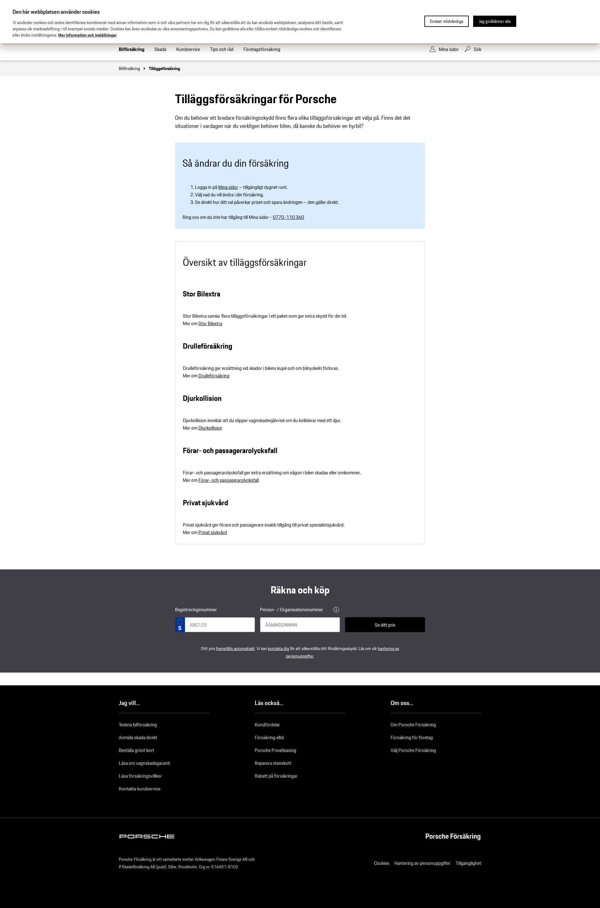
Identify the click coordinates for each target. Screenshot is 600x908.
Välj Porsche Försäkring (413, 750)
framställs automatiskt (235, 648)
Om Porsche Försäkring (413, 725)
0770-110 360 (288, 217)
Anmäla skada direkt (138, 737)
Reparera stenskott (273, 763)
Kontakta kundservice (139, 789)
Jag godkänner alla (495, 21)
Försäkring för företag (412, 737)
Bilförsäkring (129, 68)
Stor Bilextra (210, 323)
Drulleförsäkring (213, 376)
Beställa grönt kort (136, 750)
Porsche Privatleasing (275, 750)
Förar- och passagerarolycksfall (228, 480)
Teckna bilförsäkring (138, 725)
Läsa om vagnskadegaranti (144, 763)
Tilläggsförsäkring (164, 68)
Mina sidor (228, 187)
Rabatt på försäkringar (276, 776)
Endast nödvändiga (446, 21)
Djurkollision (210, 428)
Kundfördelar (267, 725)
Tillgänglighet (468, 863)
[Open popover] (336, 609)
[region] (300, 21)
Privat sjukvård (212, 532)
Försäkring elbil (269, 737)
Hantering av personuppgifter (422, 863)
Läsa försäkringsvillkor (140, 776)
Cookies (381, 863)
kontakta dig (278, 648)
